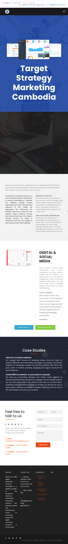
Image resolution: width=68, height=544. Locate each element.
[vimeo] (18, 424)
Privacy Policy (42, 494)
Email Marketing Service (41, 483)
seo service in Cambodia (42, 490)
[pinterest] (28, 3)
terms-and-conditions (42, 499)
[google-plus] (9, 424)
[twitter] (30, 3)
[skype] (12, 424)
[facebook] (23, 3)
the (22, 218)
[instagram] (21, 424)
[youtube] (33, 3)
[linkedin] (25, 3)
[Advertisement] (34, 145)
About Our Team (41, 477)
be (20, 211)
